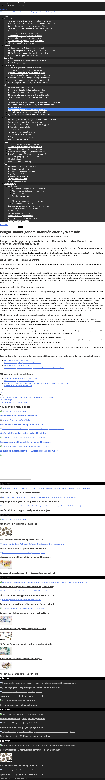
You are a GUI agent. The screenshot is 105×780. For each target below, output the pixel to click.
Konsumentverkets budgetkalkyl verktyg (17, 365)
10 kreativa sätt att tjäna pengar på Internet (25, 147)
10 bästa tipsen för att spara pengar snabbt (25, 70)
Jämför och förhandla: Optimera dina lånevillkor (26, 90)
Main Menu (4, 225)
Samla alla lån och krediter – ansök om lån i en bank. (28, 112)
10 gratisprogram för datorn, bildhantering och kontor (29, 75)
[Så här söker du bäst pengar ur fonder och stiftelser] (23, 608)
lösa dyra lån (15, 397)
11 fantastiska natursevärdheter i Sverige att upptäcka (29, 80)
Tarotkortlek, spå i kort (21, 196)
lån (7, 397)
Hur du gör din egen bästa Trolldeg (21, 171)
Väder (10, 198)
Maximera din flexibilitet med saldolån (23, 87)
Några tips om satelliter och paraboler (23, 174)
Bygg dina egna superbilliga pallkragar (23, 166)
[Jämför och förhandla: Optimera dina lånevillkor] (32, 544)
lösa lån (22, 397)
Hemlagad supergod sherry (18, 221)
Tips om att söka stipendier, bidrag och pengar (26, 41)
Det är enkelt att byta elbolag (19, 127)
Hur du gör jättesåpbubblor (19, 169)
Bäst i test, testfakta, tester (18, 139)
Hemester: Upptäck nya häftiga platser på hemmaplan (29, 78)
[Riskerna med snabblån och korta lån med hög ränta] (22, 553)
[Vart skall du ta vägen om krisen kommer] (46, 488)
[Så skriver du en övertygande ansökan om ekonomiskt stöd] (25, 591)
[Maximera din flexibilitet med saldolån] (13, 519)
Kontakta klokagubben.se (14, 5)
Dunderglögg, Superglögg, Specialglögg (23, 218)
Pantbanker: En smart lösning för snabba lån (25, 92)
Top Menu (3, 9)
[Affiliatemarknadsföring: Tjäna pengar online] (24, 723)
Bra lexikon (12, 186)
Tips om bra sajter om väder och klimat (27, 201)
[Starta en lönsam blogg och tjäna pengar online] (21, 714)
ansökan (2, 397)
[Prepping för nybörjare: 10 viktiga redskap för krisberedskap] (39, 497)
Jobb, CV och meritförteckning (19, 161)
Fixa (5, 164)
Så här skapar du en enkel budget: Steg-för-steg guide (29, 124)
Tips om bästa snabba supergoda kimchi (23, 208)
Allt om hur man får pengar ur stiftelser (23, 43)
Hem (6, 16)
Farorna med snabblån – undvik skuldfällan (24, 100)
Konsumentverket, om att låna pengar (16, 360)
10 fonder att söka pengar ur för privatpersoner (26, 33)
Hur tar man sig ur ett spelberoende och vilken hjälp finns (30, 60)
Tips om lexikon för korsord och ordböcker (28, 191)
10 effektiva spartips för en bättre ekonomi (24, 68)
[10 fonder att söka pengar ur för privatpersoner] (6, 624)
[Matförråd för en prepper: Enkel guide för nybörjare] (47, 506)
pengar (33, 397)
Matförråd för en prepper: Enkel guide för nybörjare (28, 53)
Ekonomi (7, 117)
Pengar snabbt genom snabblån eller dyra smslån (27, 110)
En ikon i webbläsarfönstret (18, 181)
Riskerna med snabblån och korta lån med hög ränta (28, 95)
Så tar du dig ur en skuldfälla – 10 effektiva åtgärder (28, 97)
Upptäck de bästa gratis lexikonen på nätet (28, 189)
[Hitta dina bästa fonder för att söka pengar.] (6, 654)
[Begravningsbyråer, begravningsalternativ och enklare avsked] (38, 683)
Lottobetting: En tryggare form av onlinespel (25, 63)
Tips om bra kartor (19, 193)
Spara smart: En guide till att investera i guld (25, 122)
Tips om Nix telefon (15, 129)
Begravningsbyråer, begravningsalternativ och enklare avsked (32, 119)
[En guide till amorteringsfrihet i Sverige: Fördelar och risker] (6, 568)
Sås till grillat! (13, 211)
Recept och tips (10, 184)
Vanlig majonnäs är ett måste (19, 213)
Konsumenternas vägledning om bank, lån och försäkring (22, 363)
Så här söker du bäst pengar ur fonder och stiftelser (28, 26)
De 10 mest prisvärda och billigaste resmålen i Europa (29, 82)
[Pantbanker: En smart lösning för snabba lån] (6, 535)
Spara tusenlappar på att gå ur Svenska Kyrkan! (26, 73)
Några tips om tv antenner (18, 176)
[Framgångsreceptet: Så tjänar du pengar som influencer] (37, 732)
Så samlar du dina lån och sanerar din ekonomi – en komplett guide (34, 102)
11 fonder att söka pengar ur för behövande (25, 36)
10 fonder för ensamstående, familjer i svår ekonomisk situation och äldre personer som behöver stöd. (36, 383)
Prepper (7, 45)
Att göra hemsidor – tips (17, 179)
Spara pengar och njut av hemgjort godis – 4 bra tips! (28, 206)
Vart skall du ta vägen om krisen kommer (24, 55)
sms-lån (44, 397)
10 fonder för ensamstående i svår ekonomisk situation (29, 31)
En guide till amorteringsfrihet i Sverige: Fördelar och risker (31, 105)
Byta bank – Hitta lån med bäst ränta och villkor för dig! (29, 115)
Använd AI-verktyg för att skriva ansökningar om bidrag (29, 21)
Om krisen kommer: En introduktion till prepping (27, 48)
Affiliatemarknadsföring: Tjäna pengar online (25, 149)
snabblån (51, 397)
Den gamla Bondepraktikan (22, 203)
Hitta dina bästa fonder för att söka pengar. (25, 38)
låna (9, 397)
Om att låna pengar (15, 107)
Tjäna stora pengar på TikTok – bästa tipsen (25, 156)
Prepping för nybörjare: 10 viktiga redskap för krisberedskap (31, 50)
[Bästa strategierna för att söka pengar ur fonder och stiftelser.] (20, 600)
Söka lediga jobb (14, 159)
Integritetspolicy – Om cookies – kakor (18, 3)
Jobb (6, 142)
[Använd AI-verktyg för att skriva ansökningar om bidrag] (43, 582)
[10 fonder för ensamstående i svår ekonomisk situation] (6, 640)
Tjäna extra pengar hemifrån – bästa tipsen (24, 144)
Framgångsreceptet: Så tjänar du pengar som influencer (29, 154)
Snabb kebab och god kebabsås (20, 216)
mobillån (28, 397)
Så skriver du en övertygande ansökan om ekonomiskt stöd (31, 28)
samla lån (39, 397)
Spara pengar (9, 65)
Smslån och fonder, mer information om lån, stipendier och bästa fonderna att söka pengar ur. (34, 368)
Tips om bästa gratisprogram (19, 134)
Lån (5, 85)
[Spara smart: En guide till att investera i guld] (21, 692)
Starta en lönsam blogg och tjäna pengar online (26, 152)
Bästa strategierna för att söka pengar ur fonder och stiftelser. (32, 23)
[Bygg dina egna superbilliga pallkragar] (18, 700)
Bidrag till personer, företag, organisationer (25, 137)
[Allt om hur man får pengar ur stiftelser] (6, 669)
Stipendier (8, 18)
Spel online (8, 58)
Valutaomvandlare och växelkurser (21, 132)
